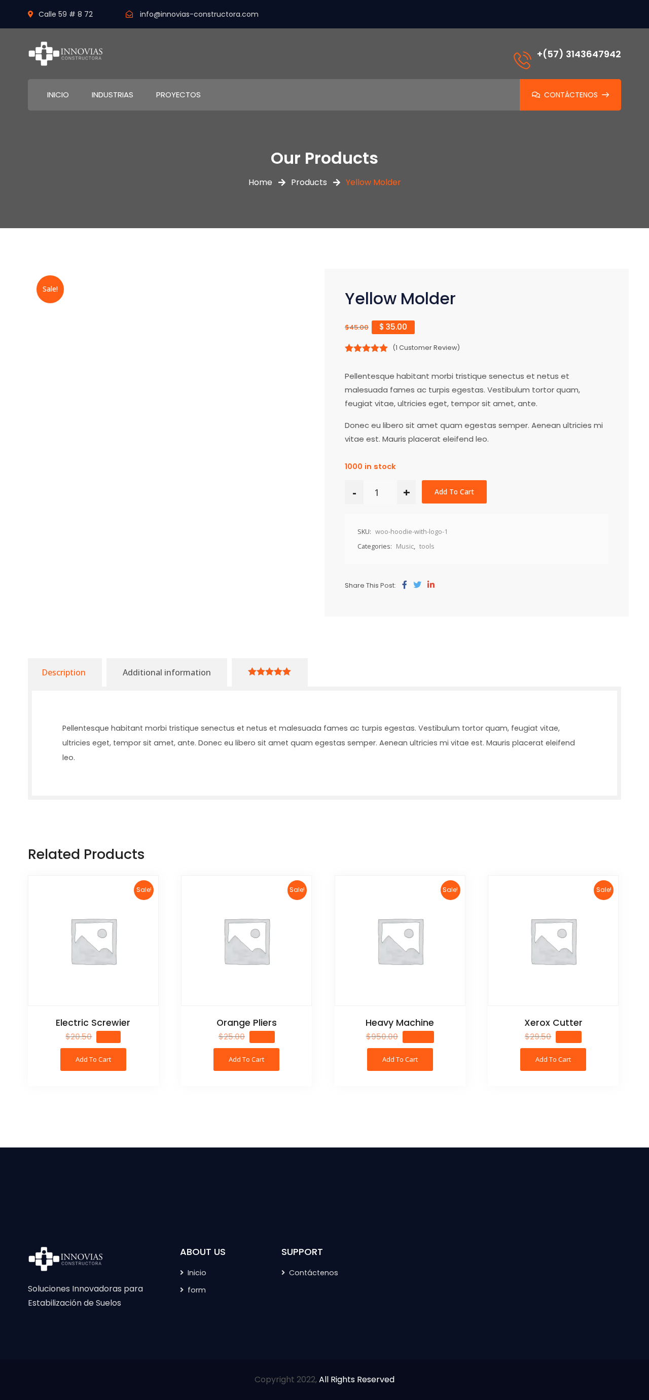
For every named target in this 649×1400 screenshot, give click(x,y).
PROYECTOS (178, 94)
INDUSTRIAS (112, 94)
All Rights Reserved (356, 1379)
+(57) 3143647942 (579, 54)
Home (260, 182)
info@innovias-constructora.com (199, 14)
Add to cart (454, 491)
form (197, 1290)
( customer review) (426, 347)
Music (405, 546)
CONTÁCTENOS (571, 95)
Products (309, 182)
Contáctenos (313, 1273)
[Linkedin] (431, 585)
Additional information (167, 672)
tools (427, 546)
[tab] (63, 672)
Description (64, 672)
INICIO (58, 94)
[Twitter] (417, 585)
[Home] (66, 1259)
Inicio (197, 1273)
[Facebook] (404, 585)
